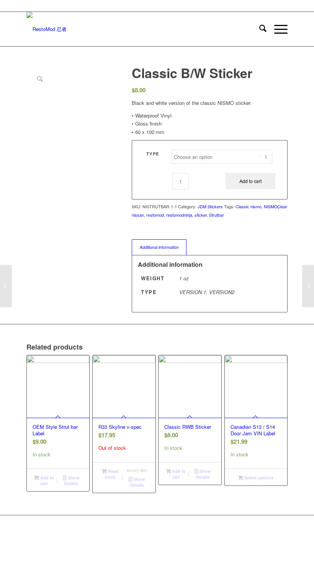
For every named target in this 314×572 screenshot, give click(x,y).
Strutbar (216, 215)
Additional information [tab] (159, 247)
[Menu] (277, 29)
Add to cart (250, 181)
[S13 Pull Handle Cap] (6, 286)
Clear (282, 206)
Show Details (71, 480)
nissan (138, 215)
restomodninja (179, 215)
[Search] (259, 29)
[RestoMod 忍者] (46, 29)
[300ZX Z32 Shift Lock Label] (308, 286)
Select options (258, 477)
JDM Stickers (210, 206)
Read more (111, 474)
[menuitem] (259, 29)
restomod (155, 215)
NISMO (271, 206)
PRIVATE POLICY (187, 540)
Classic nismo (249, 206)
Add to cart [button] (46, 480)
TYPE (152, 154)
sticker (201, 215)
